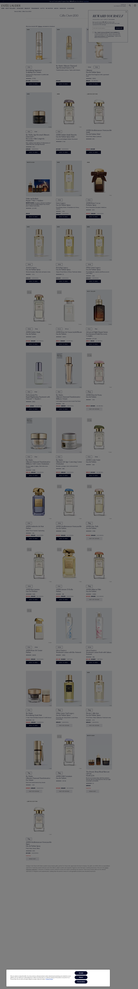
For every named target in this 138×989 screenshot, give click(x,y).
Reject (81, 977)
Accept (81, 973)
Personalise (81, 982)
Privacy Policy (49, 979)
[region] (58, 978)
